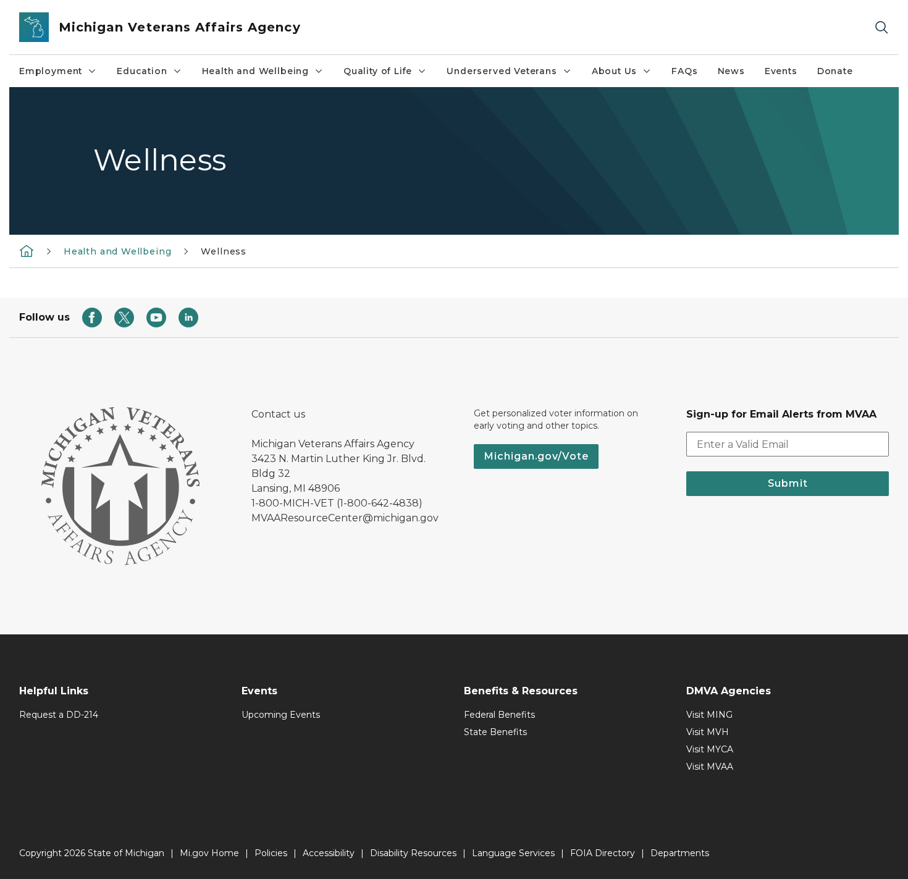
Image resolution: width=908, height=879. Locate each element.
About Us (614, 71)
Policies (270, 853)
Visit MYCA (709, 749)
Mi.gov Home (209, 853)
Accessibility (329, 853)
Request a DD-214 (58, 714)
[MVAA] (26, 250)
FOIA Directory (602, 853)
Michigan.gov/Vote (536, 456)
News (731, 71)
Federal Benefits (499, 714)
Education (142, 71)
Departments (679, 853)
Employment (50, 71)
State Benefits (495, 732)
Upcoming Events (281, 714)
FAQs (684, 71)
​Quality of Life (377, 71)
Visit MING (709, 714)
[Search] (881, 27)
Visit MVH (707, 732)
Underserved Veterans (502, 71)
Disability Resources (413, 853)
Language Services (513, 853)
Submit (788, 483)
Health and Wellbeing (255, 71)
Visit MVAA (709, 766)
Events (781, 71)
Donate (835, 71)
